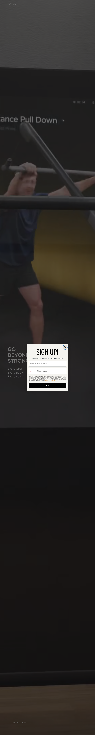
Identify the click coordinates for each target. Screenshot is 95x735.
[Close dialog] (65, 347)
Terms (53, 380)
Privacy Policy (48, 380)
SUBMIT (47, 385)
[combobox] (32, 371)
